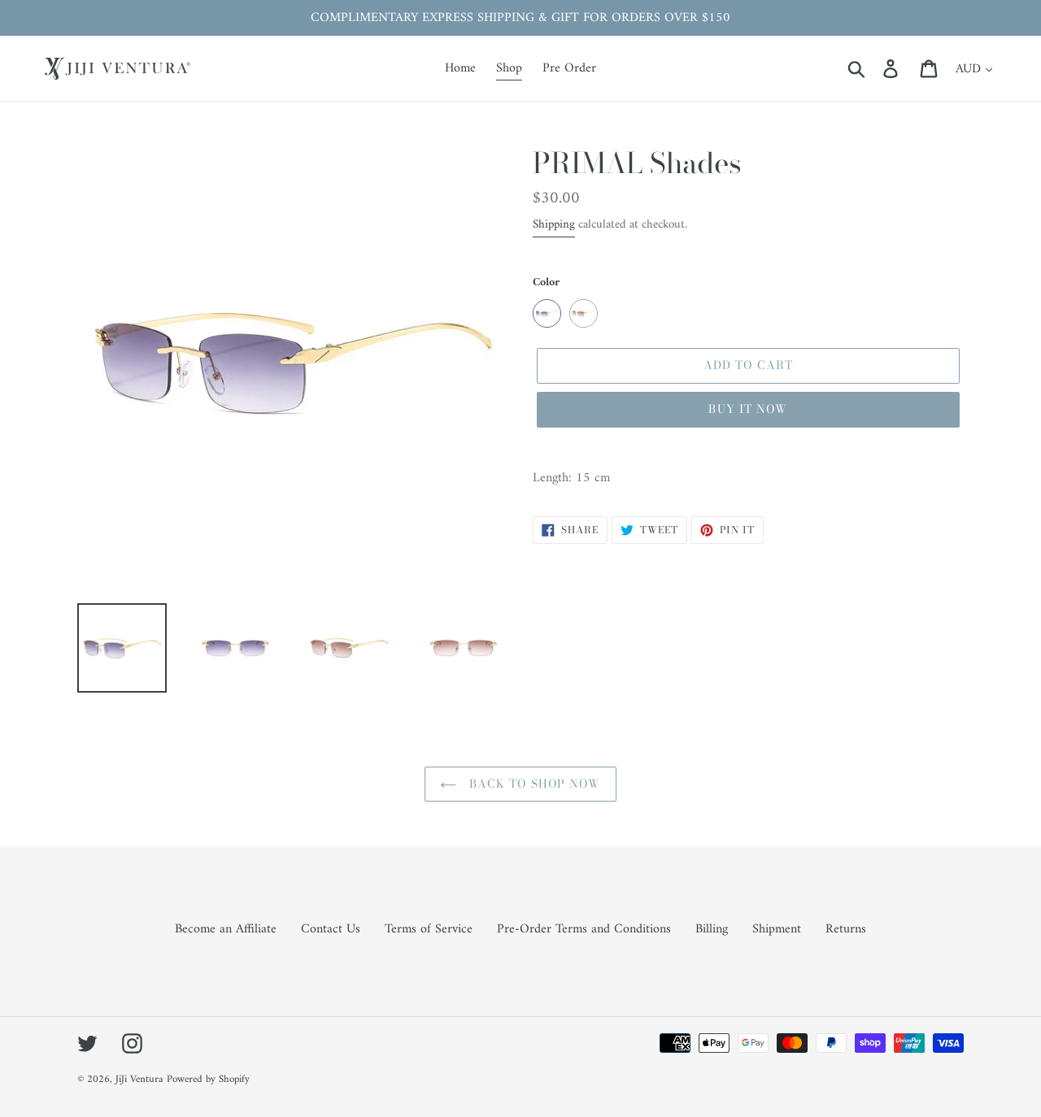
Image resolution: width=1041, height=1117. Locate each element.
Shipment (776, 929)
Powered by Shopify (208, 1079)
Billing (711, 929)
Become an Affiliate (226, 929)
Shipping (554, 225)
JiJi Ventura (139, 1079)
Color (546, 282)
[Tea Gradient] (583, 313)
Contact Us (330, 929)
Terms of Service (429, 929)
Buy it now (747, 409)
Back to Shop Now (532, 784)
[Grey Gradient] (547, 313)
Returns (845, 929)
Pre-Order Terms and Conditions (584, 929)
